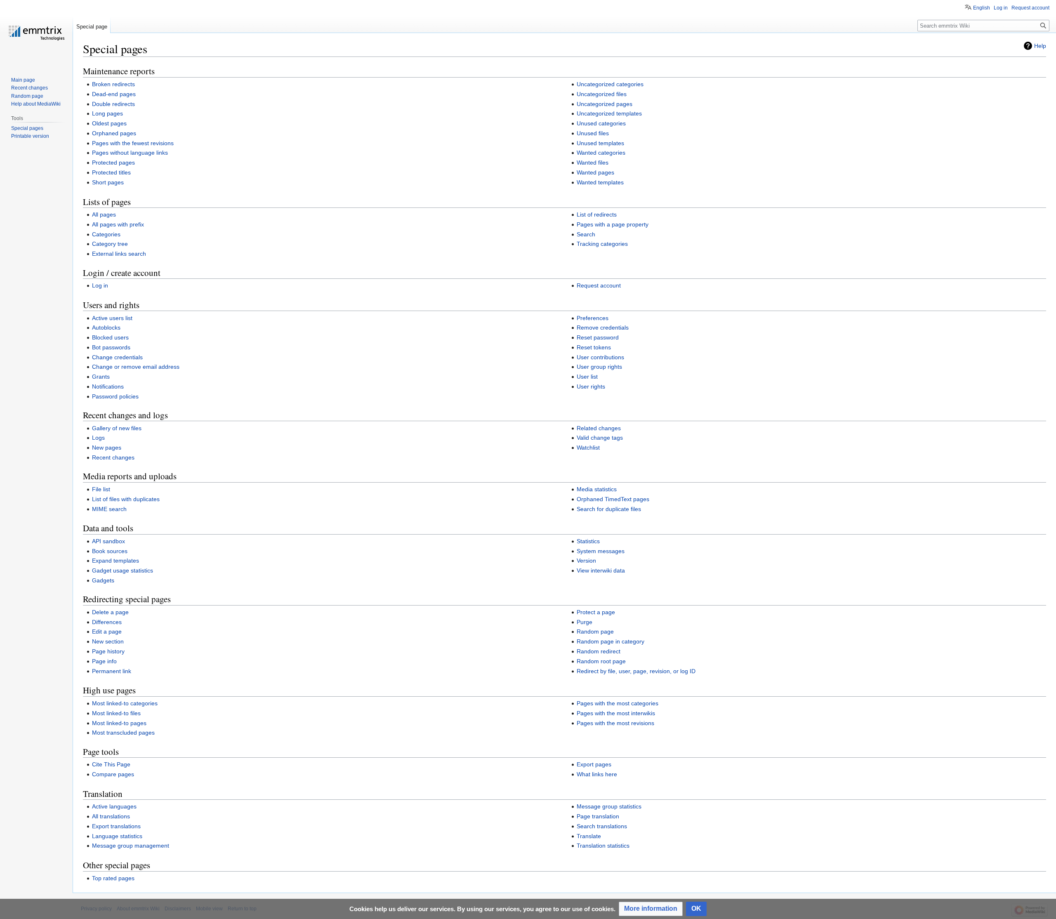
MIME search (109, 509)
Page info (104, 661)
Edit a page (107, 631)
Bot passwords (111, 347)
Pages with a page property (612, 224)
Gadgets (103, 580)
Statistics (588, 541)
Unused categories (601, 123)
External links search (119, 253)
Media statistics (597, 489)
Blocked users (110, 337)
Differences (107, 622)
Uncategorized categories (610, 84)
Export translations (116, 826)
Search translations (602, 826)
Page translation (598, 816)
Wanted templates (600, 182)
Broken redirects (113, 84)
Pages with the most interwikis (616, 713)
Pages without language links (130, 152)
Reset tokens (594, 347)
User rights (591, 386)
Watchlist (588, 447)
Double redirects (113, 104)
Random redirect (598, 651)
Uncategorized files (602, 94)
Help (1040, 45)
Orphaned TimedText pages (613, 499)
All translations (111, 816)
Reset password (598, 337)
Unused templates (600, 143)
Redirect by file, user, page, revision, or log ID (636, 671)
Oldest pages (109, 123)
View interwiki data (601, 570)
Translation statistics (603, 845)
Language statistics (117, 836)
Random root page (601, 661)
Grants (101, 376)
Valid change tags (600, 437)
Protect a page (596, 612)
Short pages (108, 182)
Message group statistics (609, 806)
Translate (589, 836)
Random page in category (610, 641)
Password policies (115, 396)
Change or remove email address (135, 366)
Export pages (594, 764)
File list (101, 489)
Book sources (109, 551)
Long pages (107, 113)
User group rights (599, 366)
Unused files (593, 133)
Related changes (599, 428)
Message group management (130, 845)
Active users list (112, 318)
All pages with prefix (118, 224)
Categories (106, 234)
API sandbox (108, 541)
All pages (104, 214)
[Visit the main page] (36, 33)
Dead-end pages (114, 94)
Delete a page (110, 612)
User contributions (600, 357)
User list (587, 376)
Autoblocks (106, 327)
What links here (597, 774)
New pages (106, 447)
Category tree (110, 243)
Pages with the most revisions (615, 723)
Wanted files (592, 162)
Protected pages (113, 162)
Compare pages (113, 774)
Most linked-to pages (119, 723)
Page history (108, 651)
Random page (595, 631)
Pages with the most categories (617, 703)
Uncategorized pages (604, 104)
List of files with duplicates (126, 499)
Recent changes (113, 457)
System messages (601, 551)
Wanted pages (595, 172)
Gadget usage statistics (122, 570)
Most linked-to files (116, 713)
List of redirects (597, 214)
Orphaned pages (114, 133)
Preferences (592, 318)
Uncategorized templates (609, 113)
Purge (584, 622)
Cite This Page (111, 764)
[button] (651, 909)
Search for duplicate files (609, 509)
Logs (98, 437)
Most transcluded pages (123, 732)
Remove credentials (603, 327)
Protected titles (111, 172)
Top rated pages (113, 878)
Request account (599, 285)
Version (586, 560)
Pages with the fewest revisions (133, 143)
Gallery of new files (116, 428)
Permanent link (111, 671)
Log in (100, 285)
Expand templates (115, 560)
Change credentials (117, 357)
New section (108, 641)
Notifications (108, 386)
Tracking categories (602, 243)
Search (586, 234)
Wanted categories (601, 152)
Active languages (114, 806)
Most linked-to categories (125, 703)
